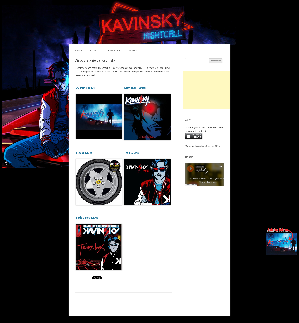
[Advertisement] (206, 90)
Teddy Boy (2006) (87, 217)
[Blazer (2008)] (99, 204)
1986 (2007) (131, 152)
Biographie (94, 50)
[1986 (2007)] (147, 204)
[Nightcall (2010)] (147, 139)
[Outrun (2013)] (99, 138)
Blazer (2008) (84, 152)
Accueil (78, 50)
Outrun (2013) (85, 88)
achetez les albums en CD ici (206, 145)
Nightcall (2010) (135, 88)
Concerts (132, 50)
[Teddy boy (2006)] (99, 269)
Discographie (114, 50)
